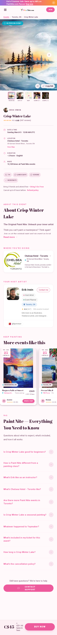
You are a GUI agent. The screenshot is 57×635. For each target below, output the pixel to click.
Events (6, 17)
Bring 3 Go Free (37, 187)
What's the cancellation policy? (20, 564)
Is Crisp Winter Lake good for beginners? (25, 452)
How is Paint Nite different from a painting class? (21, 465)
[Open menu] (5, 10)
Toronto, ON (16, 17)
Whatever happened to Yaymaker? (21, 526)
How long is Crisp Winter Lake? (20, 552)
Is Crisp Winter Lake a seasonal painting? (25, 514)
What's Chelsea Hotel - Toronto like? (22, 489)
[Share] (37, 86)
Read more (9, 237)
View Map (11, 147)
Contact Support (30, 588)
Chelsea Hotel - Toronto (17, 141)
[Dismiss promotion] (53, 2)
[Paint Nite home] (27, 9)
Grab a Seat (28, 401)
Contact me (43, 290)
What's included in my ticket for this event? (22, 539)
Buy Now (39, 626)
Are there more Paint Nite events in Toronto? (22, 502)
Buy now (29, 4)
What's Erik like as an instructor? (20, 477)
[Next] (49, 55)
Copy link (49, 86)
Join (50, 10)
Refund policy (32, 190)
